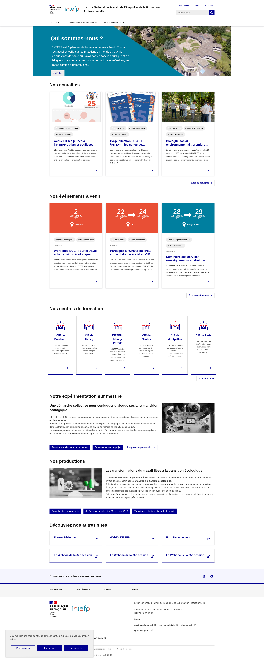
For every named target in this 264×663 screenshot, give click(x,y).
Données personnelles (102, 649)
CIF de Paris (203, 335)
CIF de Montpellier (174, 337)
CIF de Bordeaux (60, 337)
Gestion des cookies (124, 649)
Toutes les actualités (199, 183)
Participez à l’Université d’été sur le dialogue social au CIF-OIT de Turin (130, 252)
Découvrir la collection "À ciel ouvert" (107, 511)
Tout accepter (75, 648)
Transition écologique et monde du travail (154, 511)
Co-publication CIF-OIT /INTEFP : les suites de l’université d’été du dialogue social (130, 143)
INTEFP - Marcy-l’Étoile (117, 339)
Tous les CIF (205, 378)
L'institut (53, 22)
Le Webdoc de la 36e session (129, 555)
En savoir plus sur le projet (108, 447)
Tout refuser (49, 648)
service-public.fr (167, 625)
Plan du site (184, 5)
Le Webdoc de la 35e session (185, 555)
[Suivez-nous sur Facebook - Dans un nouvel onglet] (212, 576)
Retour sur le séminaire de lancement (70, 447)
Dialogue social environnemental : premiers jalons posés (185, 143)
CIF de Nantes (146, 337)
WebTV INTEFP (120, 537)
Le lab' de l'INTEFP (112, 22)
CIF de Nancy (89, 337)
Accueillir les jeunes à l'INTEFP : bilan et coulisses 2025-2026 (73, 143)
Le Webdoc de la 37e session (73, 555)
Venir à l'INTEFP (56, 589)
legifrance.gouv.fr (142, 630)
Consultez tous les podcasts (65, 511)
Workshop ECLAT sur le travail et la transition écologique (75, 252)
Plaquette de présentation (139, 447)
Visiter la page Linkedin (204, 576)
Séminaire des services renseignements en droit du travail (185, 258)
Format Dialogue (65, 537)
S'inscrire (209, 5)
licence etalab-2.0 (103, 655)
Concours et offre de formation (80, 22)
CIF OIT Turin (96, 638)
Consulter (57, 73)
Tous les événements (199, 295)
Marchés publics (83, 589)
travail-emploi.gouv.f (143, 625)
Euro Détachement (178, 537)
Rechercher (212, 12)
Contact (197, 5)
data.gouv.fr (187, 625)
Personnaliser (23, 648)
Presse (135, 589)
